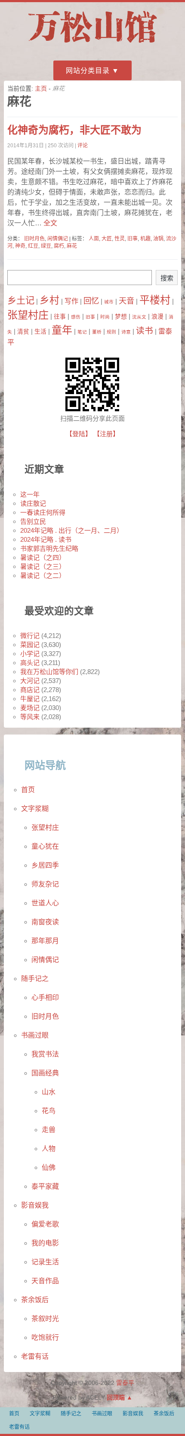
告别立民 (33, 521)
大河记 (30, 680)
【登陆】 (79, 433)
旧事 (132, 239)
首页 (28, 789)
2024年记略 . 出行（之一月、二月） (71, 530)
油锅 (158, 239)
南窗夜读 (45, 922)
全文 (49, 223)
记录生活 (45, 1262)
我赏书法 (45, 1054)
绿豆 (46, 246)
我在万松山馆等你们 (49, 671)
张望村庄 (28, 315)
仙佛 (49, 1167)
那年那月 (45, 940)
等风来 (30, 716)
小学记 (30, 653)
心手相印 (45, 997)
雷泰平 (125, 1382)
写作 (71, 301)
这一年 (30, 494)
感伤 (75, 316)
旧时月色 (34, 239)
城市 (109, 301)
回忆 (91, 300)
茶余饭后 (35, 1299)
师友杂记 (45, 884)
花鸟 (49, 1110)
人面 (94, 239)
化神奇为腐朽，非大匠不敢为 (74, 130)
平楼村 (154, 300)
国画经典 (45, 1073)
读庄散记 (33, 503)
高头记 (30, 662)
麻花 (72, 246)
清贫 (23, 331)
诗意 (126, 331)
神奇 (20, 246)
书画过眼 (35, 1035)
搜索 (166, 278)
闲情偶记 (57, 239)
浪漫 (157, 316)
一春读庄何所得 (42, 512)
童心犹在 (45, 846)
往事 (60, 316)
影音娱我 (35, 1205)
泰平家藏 (45, 1186)
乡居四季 (45, 865)
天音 (126, 300)
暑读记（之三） (42, 566)
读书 (144, 330)
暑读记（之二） (42, 575)
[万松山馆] (92, 44)
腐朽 (59, 246)
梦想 (121, 316)
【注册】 (106, 433)
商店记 (30, 689)
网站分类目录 (88, 70)
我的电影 (45, 1243)
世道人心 (45, 903)
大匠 (107, 239)
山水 (49, 1092)
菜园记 (30, 644)
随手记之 (35, 978)
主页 (41, 88)
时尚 (105, 316)
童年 (62, 330)
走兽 (49, 1129)
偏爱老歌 (45, 1224)
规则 (111, 331)
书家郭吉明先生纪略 (49, 548)
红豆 (33, 246)
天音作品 (45, 1280)
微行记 (30, 635)
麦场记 (30, 707)
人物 (49, 1148)
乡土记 (20, 300)
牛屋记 (30, 698)
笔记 (82, 331)
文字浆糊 (35, 808)
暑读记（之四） (42, 557)
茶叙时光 (45, 1318)
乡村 (49, 300)
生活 (40, 331)
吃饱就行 (45, 1337)
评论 (82, 146)
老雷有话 (35, 1356)
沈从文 (139, 316)
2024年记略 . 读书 (45, 539)
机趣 (145, 239)
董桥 (97, 331)
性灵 (119, 239)
